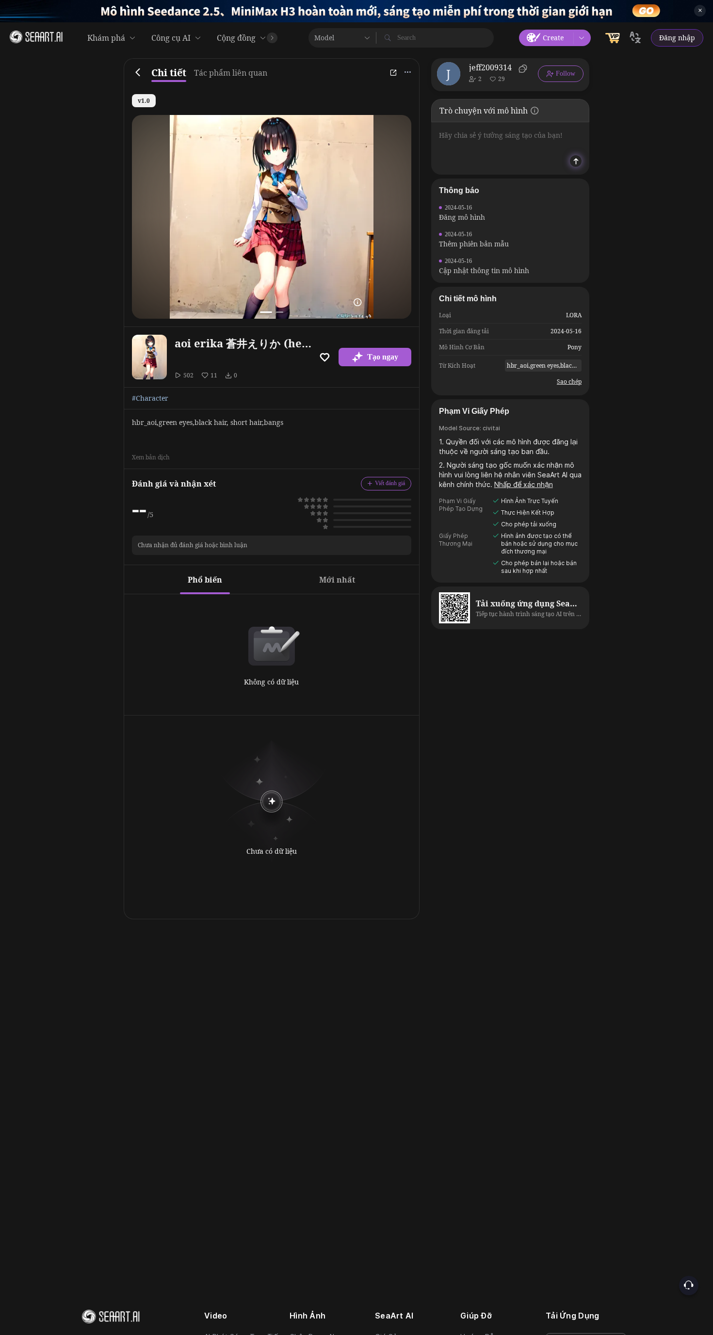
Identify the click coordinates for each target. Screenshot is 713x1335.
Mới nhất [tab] (337, 579)
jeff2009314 (490, 67)
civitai (491, 428)
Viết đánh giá (390, 483)
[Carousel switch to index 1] (266, 312)
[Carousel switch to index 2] (279, 312)
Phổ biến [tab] (205, 579)
